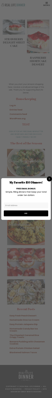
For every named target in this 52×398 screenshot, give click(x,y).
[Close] (49, 178)
